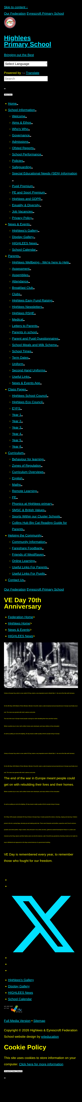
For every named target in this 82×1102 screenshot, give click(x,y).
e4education (50, 1036)
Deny (13, 1071)
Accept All (8, 1071)
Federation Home (20, 617)
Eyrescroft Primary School (45, 13)
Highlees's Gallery (21, 980)
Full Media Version (17, 1021)
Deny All (19, 1071)
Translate (32, 73)
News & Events (19, 629)
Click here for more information (41, 1064)
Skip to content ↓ (16, 7)
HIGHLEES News (20, 636)
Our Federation (15, 13)
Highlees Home (19, 623)
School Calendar (20, 999)
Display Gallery (19, 986)
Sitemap (39, 1021)
